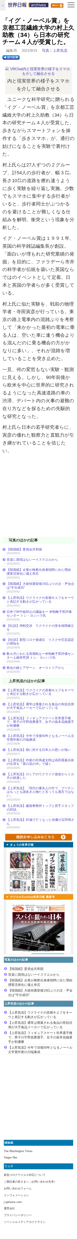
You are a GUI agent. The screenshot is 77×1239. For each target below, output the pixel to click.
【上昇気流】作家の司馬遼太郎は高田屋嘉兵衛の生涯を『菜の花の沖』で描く (40, 762)
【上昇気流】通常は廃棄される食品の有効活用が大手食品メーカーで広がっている (40, 706)
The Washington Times (18, 1151)
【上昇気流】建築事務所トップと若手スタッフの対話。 (40, 807)
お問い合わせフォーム (18, 1188)
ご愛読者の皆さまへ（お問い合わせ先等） (30, 1181)
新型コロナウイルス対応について (25, 1174)
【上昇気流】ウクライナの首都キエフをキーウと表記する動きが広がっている (40, 599)
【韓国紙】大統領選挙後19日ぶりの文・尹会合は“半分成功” (40, 585)
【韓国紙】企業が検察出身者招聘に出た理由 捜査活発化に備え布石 (40, 571)
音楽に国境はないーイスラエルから (32, 559)
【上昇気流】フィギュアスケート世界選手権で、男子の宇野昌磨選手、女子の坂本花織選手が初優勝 (40, 721)
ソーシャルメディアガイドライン (25, 1222)
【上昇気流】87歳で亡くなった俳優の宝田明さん (40, 821)
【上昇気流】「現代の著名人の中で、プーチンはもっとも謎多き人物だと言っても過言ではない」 (40, 791)
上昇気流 (60, 51)
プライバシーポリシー (18, 1215)
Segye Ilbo (10, 1157)
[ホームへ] (28, 6)
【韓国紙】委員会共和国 (24, 549)
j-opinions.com (13, 1202)
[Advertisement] (38, 498)
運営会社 (9, 1208)
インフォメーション (16, 1195)
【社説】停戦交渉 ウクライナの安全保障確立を (40, 627)
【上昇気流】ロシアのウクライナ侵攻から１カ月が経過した (40, 776)
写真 (45, 51)
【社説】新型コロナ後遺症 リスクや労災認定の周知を (40, 641)
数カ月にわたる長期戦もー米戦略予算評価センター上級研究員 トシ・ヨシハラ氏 (40, 655)
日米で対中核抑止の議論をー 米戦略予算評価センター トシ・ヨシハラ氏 (39, 613)
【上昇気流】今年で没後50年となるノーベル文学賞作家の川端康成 (40, 737)
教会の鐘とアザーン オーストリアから (35, 667)
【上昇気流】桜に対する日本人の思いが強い (39, 750)
